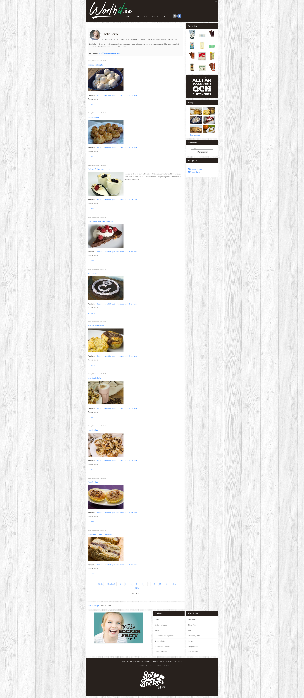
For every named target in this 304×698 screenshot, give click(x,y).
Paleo (190, 630)
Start (89, 606)
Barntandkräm (160, 641)
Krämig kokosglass (96, 65)
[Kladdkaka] (106, 288)
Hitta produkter (193, 652)
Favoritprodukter (161, 652)
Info (165, 16)
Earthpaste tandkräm (162, 646)
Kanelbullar (93, 430)
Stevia (157, 630)
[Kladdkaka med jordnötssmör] (106, 236)
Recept (155, 16)
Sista (137, 588)
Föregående (111, 584)
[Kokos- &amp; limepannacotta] (106, 184)
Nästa (174, 584)
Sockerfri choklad (161, 625)
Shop (137, 16)
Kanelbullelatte (94, 378)
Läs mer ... (91, 104)
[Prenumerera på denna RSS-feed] (181, 27)
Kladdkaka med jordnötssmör (100, 221)
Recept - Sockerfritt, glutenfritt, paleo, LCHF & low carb (117, 95)
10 (160, 584)
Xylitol (157, 620)
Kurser (190, 641)
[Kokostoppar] (106, 131)
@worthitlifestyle (196, 169)
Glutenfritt (192, 625)
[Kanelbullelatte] (106, 392)
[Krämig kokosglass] (106, 79)
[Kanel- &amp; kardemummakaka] (106, 549)
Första (100, 584)
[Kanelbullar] (106, 445)
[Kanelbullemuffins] (106, 340)
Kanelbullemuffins (96, 325)
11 (166, 584)
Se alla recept (195, 135)
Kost (146, 16)
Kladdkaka (92, 273)
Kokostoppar (93, 117)
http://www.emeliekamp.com (109, 53)
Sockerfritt (191, 620)
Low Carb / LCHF (194, 636)
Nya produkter (193, 646)
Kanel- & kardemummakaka (100, 534)
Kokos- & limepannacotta (99, 169)
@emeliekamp (195, 172)
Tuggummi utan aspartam (164, 636)
